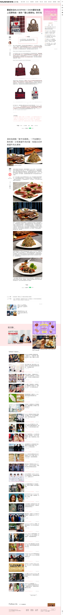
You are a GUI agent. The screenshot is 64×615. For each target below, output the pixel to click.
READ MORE (33, 595)
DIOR (21, 125)
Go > (47, 16)
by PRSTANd (27, 368)
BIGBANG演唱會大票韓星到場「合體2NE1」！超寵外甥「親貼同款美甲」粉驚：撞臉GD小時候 (32, 356)
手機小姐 (41, 1)
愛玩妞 (45, 1)
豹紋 (29, 125)
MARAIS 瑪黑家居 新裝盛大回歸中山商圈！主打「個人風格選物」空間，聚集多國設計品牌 (32, 416)
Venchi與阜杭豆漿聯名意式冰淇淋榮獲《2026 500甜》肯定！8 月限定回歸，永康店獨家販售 (32, 455)
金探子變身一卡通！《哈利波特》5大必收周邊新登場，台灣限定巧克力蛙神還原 (50, 44)
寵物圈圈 (54, 1)
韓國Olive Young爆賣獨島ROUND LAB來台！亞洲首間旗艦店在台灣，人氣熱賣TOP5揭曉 (50, 40)
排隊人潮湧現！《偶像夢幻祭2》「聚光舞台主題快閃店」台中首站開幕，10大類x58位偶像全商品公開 (32, 376)
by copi (26, 388)
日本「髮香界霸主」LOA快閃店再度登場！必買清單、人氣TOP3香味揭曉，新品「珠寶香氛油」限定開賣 (32, 436)
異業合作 (36, 610)
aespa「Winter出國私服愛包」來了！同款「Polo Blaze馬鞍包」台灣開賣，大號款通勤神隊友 (32, 535)
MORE (56, 336)
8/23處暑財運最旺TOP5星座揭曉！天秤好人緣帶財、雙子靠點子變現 (32, 485)
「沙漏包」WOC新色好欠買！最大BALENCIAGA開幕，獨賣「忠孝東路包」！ (27, 118)
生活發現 (36, 1)
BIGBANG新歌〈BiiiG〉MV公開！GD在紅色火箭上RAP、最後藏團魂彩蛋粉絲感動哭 (50, 28)
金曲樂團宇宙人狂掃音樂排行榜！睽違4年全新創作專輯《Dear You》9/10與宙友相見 (32, 445)
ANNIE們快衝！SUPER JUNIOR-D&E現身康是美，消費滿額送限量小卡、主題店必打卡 (32, 475)
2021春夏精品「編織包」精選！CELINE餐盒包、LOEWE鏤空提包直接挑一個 (27, 116)
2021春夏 (25, 125)
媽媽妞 (59, 1)
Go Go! (53, 609)
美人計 (27, 1)
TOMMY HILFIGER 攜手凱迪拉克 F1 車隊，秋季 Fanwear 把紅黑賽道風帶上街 (32, 555)
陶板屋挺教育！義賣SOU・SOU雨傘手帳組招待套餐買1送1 (32, 395)
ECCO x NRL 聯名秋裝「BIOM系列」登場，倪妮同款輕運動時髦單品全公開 (32, 545)
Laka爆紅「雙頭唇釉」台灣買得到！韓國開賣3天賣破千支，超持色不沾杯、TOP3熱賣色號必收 (32, 386)
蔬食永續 (49, 1)
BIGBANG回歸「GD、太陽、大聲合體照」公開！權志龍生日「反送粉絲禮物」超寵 (50, 36)
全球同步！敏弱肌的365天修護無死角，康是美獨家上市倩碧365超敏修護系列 (32, 406)
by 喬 (26, 358)
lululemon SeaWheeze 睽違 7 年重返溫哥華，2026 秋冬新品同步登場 (32, 525)
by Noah (26, 428)
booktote (36, 125)
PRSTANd (10, 178)
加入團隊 (36, 609)
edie (10, 45)
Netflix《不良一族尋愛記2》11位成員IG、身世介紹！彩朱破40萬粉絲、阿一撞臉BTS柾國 (50, 32)
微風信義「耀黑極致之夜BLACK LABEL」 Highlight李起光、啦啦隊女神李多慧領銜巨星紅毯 (32, 465)
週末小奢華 (23, 1)
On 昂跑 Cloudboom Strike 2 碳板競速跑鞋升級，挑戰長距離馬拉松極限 (32, 575)
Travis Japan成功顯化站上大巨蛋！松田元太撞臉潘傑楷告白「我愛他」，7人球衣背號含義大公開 (32, 426)
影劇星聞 (32, 1)
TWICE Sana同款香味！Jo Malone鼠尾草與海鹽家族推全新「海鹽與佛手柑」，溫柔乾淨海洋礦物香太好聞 (32, 585)
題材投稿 (27, 609)
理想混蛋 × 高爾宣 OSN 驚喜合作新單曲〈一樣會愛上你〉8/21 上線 (32, 515)
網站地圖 (32, 610)
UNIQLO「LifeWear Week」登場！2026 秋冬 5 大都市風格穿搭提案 (32, 565)
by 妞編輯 (26, 498)
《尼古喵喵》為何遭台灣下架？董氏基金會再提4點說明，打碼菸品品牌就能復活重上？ (32, 505)
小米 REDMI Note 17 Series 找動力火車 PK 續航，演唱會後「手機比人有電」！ (32, 495)
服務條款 (32, 609)
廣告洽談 (27, 610)
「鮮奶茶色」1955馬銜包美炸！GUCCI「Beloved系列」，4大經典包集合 (26, 119)
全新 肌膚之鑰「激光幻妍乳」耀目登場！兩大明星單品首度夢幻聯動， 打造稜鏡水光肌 (32, 366)
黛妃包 (32, 125)
